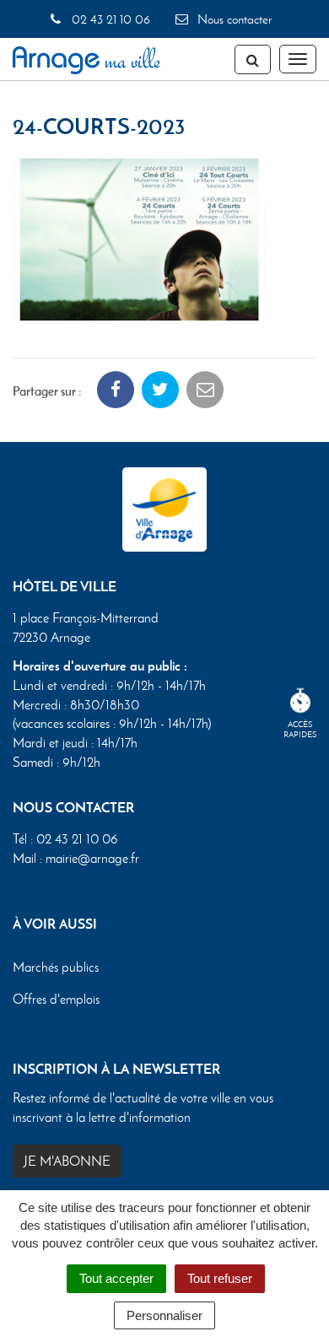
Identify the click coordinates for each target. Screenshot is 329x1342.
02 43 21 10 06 (108, 19)
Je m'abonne (67, 1161)
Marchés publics (56, 967)
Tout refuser (219, 1278)
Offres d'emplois (56, 999)
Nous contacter (233, 19)
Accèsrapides (300, 729)
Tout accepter (116, 1278)
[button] (139, 237)
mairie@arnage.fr (92, 858)
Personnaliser (164, 1315)
